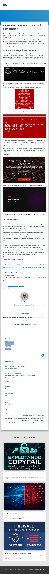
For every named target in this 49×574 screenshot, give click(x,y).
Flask (39, 415)
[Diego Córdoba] (24, 295)
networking (36, 418)
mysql (33, 418)
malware (12, 288)
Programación (7, 400)
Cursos (10, 569)
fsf (40, 415)
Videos (6, 409)
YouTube (8, 346)
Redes (6, 402)
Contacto (37, 569)
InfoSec (16, 286)
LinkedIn (39, 8)
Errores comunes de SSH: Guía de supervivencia (13, 377)
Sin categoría (7, 404)
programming (32, 420)
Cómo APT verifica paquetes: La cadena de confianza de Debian (17, 364)
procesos (17, 420)
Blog (15, 569)
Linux (6, 395)
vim (29, 422)
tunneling (27, 422)
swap (17, 422)
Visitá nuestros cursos (10, 275)
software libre (11, 422)
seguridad (6, 422)
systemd (19, 422)
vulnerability (32, 422)
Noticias (21, 286)
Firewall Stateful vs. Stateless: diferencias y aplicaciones (18, 553)
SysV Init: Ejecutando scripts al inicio (11, 370)
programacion (25, 420)
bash (18, 415)
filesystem (36, 415)
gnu (43, 415)
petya (15, 288)
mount (31, 418)
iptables (22, 418)
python (36, 420)
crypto (30, 415)
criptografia (25, 415)
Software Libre (8, 407)
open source (41, 418)
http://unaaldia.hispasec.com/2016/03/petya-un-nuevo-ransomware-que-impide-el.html (24, 264)
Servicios (19, 569)
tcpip (22, 422)
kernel (25, 418)
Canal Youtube (43, 5)
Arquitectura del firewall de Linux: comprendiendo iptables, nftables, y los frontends (20, 375)
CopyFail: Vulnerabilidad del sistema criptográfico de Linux (15, 366)
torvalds (24, 422)
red (39, 420)
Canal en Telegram (10, 341)
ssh (14, 422)
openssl (6, 420)
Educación (7, 388)
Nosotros (25, 569)
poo (12, 420)
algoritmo (6, 415)
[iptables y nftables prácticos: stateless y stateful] (24, 496)
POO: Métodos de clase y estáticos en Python (13, 373)
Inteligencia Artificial (9, 393)
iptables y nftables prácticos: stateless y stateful (16, 513)
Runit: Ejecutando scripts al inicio (11, 368)
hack (6, 418)
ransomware (19, 288)
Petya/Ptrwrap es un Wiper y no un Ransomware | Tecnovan (17, 317)
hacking (8, 288)
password (9, 420)
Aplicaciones (10, 286)
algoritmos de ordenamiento (13, 415)
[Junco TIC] (4, 5)
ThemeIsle (44, 572)
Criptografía (7, 386)
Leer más (17, 478)
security (42, 420)
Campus (5, 569)
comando (21, 415)
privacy (14, 420)
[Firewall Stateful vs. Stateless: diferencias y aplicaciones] (24, 536)
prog (20, 420)
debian (33, 415)
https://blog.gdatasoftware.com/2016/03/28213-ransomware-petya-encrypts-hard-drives (24, 267)
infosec (13, 418)
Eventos (31, 569)
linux (28, 418)
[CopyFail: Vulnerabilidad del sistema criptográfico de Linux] (24, 456)
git (41, 415)
